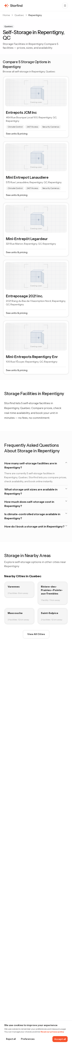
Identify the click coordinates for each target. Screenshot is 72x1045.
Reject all (11, 1039)
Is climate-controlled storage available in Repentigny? (32, 516)
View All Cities (36, 634)
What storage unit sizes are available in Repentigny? (30, 491)
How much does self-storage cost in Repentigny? (29, 504)
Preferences (28, 1039)
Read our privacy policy (52, 1031)
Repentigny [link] (35, 15)
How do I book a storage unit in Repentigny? (34, 526)
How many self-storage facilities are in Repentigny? (30, 465)
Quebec (19, 15)
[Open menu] (65, 5)
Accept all (60, 1039)
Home (6, 15)
